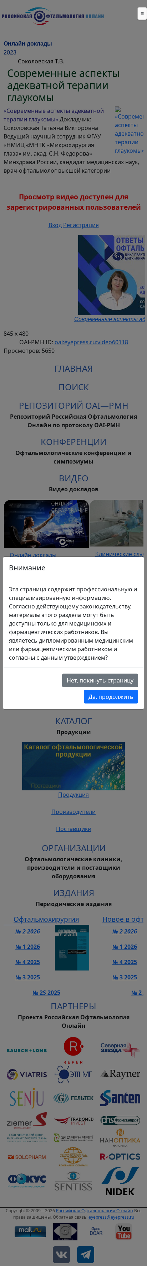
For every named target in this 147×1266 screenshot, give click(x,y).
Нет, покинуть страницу (100, 680)
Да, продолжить (110, 697)
